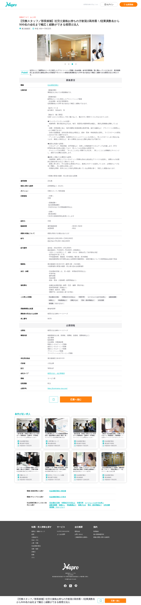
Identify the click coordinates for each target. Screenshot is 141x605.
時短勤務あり (71, 505)
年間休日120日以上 (68, 503)
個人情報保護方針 (98, 534)
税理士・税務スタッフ (38, 531)
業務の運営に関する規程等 (101, 537)
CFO (33, 557)
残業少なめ (82, 505)
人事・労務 (35, 543)
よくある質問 (61, 534)
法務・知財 (35, 549)
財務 (33, 554)
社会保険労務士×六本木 (57, 497)
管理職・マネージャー (57, 507)
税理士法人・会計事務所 (56, 373)
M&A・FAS (35, 540)
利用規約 (96, 531)
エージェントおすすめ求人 (94, 503)
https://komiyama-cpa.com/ (57, 388)
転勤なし (62, 505)
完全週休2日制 (54, 503)
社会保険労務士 (53, 85)
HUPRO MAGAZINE (63, 531)
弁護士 (34, 552)
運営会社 (77, 531)
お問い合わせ (79, 534)
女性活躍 (107, 505)
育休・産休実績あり (95, 505)
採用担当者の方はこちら (90, 4)
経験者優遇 (53, 505)
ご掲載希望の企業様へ (81, 537)
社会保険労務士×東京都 (57, 491)
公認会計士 (35, 537)
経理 (33, 534)
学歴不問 (80, 503)
